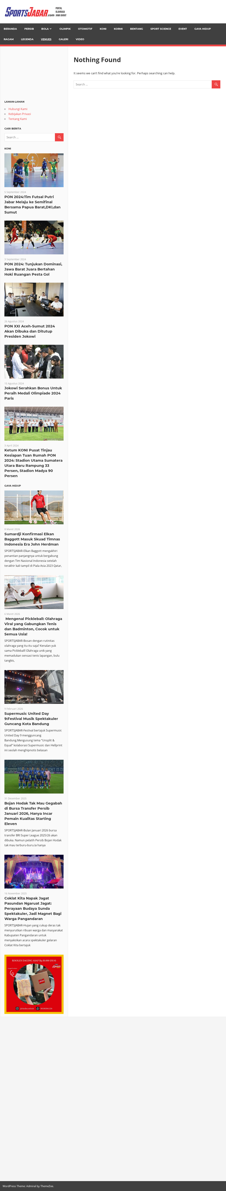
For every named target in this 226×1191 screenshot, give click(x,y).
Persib (29, 28)
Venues (46, 39)
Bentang (136, 28)
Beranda (10, 28)
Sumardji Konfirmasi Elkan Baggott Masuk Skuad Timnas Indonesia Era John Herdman (32, 539)
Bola (45, 28)
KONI (103, 28)
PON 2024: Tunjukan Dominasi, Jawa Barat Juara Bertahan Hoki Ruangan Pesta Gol (33, 269)
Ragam (9, 39)
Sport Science (160, 28)
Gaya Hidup (202, 28)
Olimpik (65, 28)
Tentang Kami (17, 119)
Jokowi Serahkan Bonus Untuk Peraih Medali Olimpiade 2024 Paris (33, 393)
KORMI (118, 28)
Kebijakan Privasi (19, 114)
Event (183, 28)
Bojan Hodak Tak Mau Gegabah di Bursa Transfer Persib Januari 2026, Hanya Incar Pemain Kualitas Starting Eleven (33, 813)
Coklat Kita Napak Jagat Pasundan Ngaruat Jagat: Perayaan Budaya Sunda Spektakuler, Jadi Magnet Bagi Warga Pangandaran (32, 908)
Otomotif (85, 28)
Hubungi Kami (17, 109)
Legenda (27, 39)
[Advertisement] (34, 72)
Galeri (63, 39)
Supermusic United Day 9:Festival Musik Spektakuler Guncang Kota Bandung (31, 718)
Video (80, 39)
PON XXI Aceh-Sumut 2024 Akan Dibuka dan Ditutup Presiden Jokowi (29, 331)
